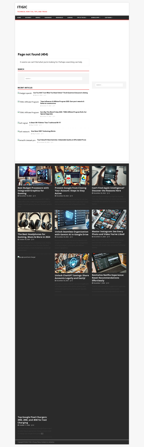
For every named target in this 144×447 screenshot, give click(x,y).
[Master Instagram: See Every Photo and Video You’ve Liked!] (109, 228)
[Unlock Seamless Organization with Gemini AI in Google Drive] (72, 228)
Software (108, 17)
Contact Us (44, 442)
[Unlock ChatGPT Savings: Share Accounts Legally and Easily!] (72, 272)
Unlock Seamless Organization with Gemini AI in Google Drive (71, 233)
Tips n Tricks (81, 17)
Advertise (51, 442)
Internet (28, 17)
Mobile (38, 17)
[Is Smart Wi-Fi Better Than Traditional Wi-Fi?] (23, 123)
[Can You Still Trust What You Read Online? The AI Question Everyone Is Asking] (25, 93)
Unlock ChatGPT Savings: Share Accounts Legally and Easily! (72, 277)
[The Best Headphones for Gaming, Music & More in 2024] (35, 231)
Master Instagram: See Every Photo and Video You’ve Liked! (108, 233)
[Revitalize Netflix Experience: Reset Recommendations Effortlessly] (109, 272)
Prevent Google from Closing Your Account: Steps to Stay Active (70, 190)
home (19, 17)
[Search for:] (53, 78)
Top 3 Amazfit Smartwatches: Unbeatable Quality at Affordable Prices (61, 140)
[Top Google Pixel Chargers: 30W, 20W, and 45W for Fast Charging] (35, 414)
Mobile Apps (95, 17)
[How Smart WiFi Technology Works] (24, 131)
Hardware (48, 17)
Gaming (70, 17)
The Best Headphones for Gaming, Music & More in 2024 (34, 235)
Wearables (59, 17)
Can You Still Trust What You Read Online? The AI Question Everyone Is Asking (60, 93)
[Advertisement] (72, 35)
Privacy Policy (36, 442)
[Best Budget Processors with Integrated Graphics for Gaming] (35, 184)
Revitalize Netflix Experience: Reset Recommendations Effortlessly (108, 278)
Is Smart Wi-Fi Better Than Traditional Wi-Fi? (45, 122)
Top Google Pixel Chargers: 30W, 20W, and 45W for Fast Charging (32, 420)
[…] (42, 433)
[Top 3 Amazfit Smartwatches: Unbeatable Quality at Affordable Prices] (27, 140)
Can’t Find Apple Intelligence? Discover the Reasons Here (108, 189)
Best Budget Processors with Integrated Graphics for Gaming (33, 190)
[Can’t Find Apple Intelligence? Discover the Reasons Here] (109, 184)
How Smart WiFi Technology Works (43, 131)
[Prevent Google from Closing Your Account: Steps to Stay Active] (72, 184)
